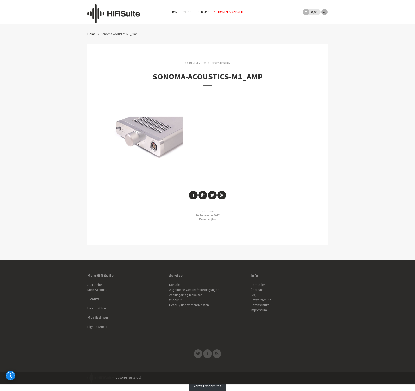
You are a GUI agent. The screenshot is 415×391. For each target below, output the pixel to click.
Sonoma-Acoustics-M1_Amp (207, 77)
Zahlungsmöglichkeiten (185, 295)
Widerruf (175, 300)
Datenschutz (260, 305)
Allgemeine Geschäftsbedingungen (194, 290)
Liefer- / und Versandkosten (189, 305)
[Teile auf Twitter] (212, 195)
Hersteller (258, 285)
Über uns (203, 12)
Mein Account (97, 290)
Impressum (259, 310)
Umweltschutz (261, 300)
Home (175, 12)
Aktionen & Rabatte (229, 12)
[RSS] (217, 353)
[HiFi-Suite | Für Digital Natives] (113, 12)
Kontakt (174, 285)
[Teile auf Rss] (221, 195)
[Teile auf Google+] (202, 195)
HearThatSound (98, 308)
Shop (187, 12)
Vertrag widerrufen (207, 386)
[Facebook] (207, 353)
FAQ (253, 295)
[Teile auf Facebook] (193, 195)
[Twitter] (198, 353)
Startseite (94, 285)
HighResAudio (97, 327)
